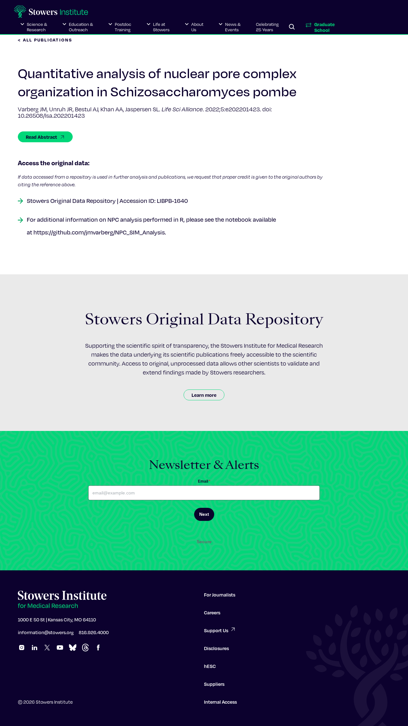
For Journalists (219, 594)
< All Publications (45, 39)
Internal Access (220, 702)
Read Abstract (41, 137)
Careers (212, 612)
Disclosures (216, 648)
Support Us (216, 630)
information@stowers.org (46, 632)
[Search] (292, 27)
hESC (210, 666)
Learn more (204, 395)
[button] (33, 27)
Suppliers (214, 684)
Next (204, 514)
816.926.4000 (94, 632)
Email (204, 481)
